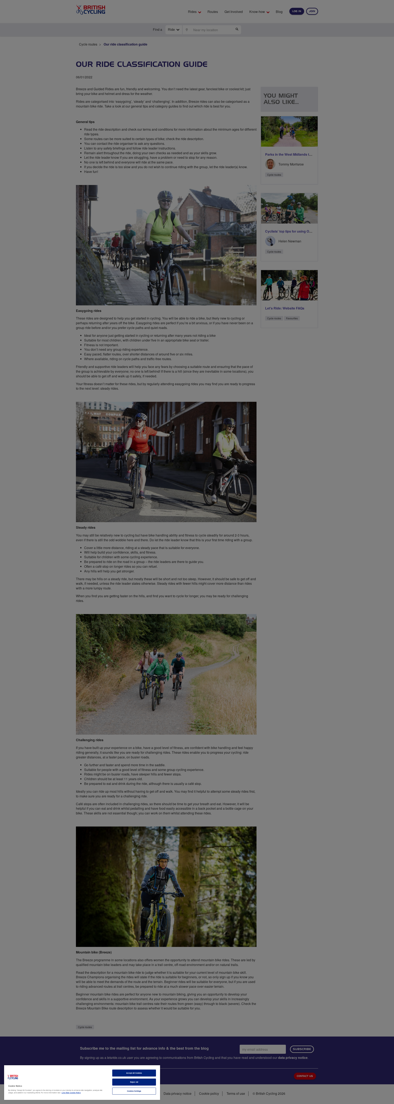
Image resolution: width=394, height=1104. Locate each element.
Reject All (134, 1082)
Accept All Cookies (134, 1073)
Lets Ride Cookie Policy (71, 1092)
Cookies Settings (134, 1091)
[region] (82, 1082)
